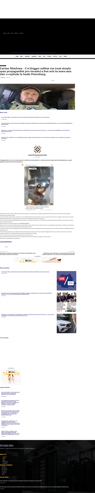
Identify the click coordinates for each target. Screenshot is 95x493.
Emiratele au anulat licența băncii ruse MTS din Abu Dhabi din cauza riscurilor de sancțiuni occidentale (17, 254)
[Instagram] (3, 451)
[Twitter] (60, 43)
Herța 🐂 (3, 77)
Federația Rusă (3, 65)
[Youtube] (63, 43)
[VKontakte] (7, 451)
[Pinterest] (68, 80)
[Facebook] (58, 43)
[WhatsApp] (73, 80)
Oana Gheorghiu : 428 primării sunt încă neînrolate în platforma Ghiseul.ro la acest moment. (25, 117)
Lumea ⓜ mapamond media (37, 155)
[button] (62, 46)
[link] (6, 242)
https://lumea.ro (37, 156)
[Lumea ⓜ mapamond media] (37, 149)
